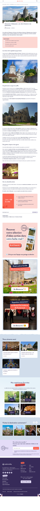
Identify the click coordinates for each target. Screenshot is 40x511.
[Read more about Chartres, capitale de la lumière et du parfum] (10, 367)
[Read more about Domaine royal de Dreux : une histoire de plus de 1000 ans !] (29, 350)
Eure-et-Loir (8, 4)
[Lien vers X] (36, 212)
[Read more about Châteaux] (12, 409)
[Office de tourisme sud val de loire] (20, 293)
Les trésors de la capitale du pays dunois (12, 40)
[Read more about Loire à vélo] (28, 396)
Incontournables (12, 4)
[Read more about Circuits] (12, 396)
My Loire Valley (4, 4)
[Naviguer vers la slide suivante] (37, 422)
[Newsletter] (20, 257)
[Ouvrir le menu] (3, 1)
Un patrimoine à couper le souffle (10, 42)
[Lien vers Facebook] (33, 212)
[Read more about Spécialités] (28, 409)
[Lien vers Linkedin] (35, 212)
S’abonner (36, 448)
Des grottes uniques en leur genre (11, 44)
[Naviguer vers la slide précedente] (34, 422)
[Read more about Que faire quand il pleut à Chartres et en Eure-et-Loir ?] (10, 350)
